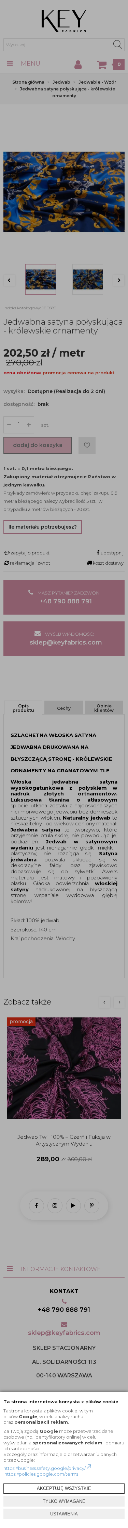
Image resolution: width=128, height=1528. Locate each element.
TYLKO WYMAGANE (64, 1501)
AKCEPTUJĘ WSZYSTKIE (64, 1488)
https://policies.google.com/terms (41, 1474)
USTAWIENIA (64, 1513)
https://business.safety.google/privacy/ (44, 1468)
